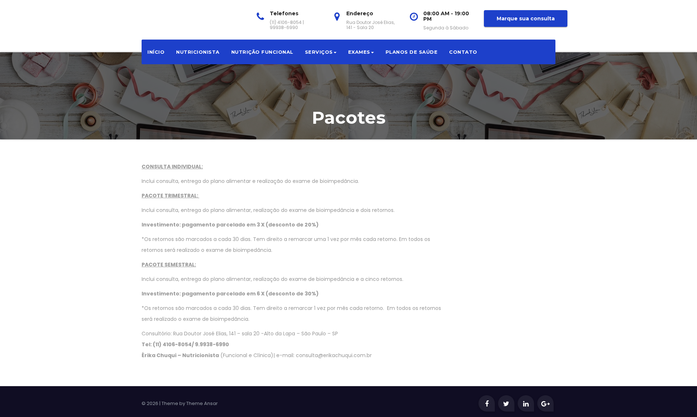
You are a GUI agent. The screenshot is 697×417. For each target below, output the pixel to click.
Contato (463, 52)
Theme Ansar (202, 403)
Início (155, 52)
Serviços (319, 52)
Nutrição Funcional (262, 52)
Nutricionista (198, 52)
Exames (359, 52)
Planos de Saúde (412, 52)
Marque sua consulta (526, 18)
